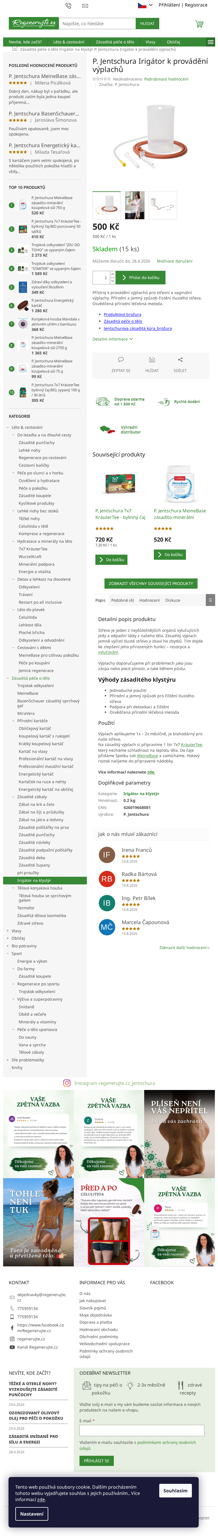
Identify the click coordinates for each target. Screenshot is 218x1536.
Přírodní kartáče (32, 720)
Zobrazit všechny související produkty (151, 583)
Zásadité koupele (35, 495)
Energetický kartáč (36, 774)
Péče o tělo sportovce (37, 1029)
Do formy (26, 968)
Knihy (17, 1067)
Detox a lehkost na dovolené (44, 579)
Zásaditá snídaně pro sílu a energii (33, 1439)
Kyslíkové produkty (36, 503)
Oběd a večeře (32, 1014)
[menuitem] (25, 42)
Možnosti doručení (174, 261)
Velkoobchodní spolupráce (104, 1343)
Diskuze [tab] (172, 600)
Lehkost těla (30, 625)
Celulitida (28, 617)
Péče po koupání (34, 662)
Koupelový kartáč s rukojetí (44, 736)
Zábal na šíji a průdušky (41, 812)
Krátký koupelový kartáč (41, 743)
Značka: (119, 84)
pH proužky (28, 872)
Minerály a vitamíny (37, 1021)
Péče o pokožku (33, 488)
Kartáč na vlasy (33, 751)
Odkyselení (29, 587)
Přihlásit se (96, 1460)
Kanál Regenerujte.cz (37, 1347)
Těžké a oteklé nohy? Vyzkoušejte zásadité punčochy (33, 1389)
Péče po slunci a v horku (40, 473)
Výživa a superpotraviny (39, 999)
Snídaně (26, 1006)
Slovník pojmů (92, 1308)
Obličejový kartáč (35, 728)
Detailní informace (110, 339)
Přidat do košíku (144, 277)
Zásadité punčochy (36, 442)
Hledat (147, 23)
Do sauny (27, 1037)
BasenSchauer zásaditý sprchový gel (48, 703)
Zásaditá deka (32, 857)
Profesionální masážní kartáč (46, 766)
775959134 (27, 1308)
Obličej (18, 938)
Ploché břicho (32, 632)
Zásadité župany (34, 865)
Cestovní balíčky (34, 465)
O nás (85, 1293)
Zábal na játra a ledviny (41, 819)
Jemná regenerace (36, 670)
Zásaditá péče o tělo (31, 678)
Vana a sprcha (32, 1044)
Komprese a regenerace (41, 533)
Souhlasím (176, 1491)
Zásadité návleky (34, 842)
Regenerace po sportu (38, 983)
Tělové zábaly (31, 1052)
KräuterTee (191, 744)
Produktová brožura (122, 314)
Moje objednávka (95, 1315)
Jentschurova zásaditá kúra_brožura (138, 328)
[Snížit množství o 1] (113, 281)
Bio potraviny (24, 945)
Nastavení (31, 1514)
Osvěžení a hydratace (39, 480)
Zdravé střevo (30, 923)
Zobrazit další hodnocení (183, 947)
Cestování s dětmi (34, 647)
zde (41, 1499)
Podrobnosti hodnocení (166, 79)
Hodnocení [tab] (149, 600)
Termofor (26, 907)
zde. (151, 772)
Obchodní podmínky (98, 1336)
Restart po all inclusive (40, 602)
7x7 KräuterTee (33, 549)
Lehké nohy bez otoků (37, 511)
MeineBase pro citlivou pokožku (49, 655)
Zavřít (122, 355)
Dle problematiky (28, 1059)
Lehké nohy (29, 450)
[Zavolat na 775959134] (74, 5)
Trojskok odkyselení (35, 685)
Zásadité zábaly (32, 796)
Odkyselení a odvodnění (41, 640)
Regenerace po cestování (42, 457)
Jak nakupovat (92, 1300)
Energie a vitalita (35, 571)
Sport (17, 953)
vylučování (108, 652)
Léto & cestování (27, 427)
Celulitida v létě (33, 526)
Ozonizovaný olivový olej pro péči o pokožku (36, 1415)
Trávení (26, 594)
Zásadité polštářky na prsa (44, 827)
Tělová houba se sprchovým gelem (45, 898)
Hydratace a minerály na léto (44, 541)
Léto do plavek (31, 609)
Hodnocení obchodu (98, 1329)
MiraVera (26, 713)
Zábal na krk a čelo (36, 804)
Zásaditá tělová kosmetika (41, 915)
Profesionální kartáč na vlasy (46, 758)
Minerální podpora (36, 564)
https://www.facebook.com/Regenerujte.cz (40, 1327)
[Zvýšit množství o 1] (113, 274)
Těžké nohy (29, 518)
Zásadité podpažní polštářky (45, 850)
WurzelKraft (30, 556)
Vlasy (16, 930)
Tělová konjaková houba (39, 888)
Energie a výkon (32, 961)
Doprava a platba (95, 1322)
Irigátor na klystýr (34, 880)
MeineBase (27, 693)
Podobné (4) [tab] (122, 600)
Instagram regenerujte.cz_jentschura (114, 1083)
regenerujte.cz (31, 1338)
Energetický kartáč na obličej (46, 789)
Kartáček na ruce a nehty (42, 781)
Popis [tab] (100, 600)
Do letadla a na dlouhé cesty (44, 435)
